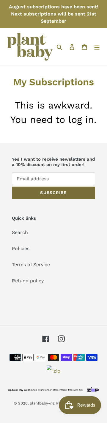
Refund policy (28, 280)
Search (20, 232)
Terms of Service (31, 264)
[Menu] (97, 46)
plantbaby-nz (42, 403)
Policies (20, 248)
